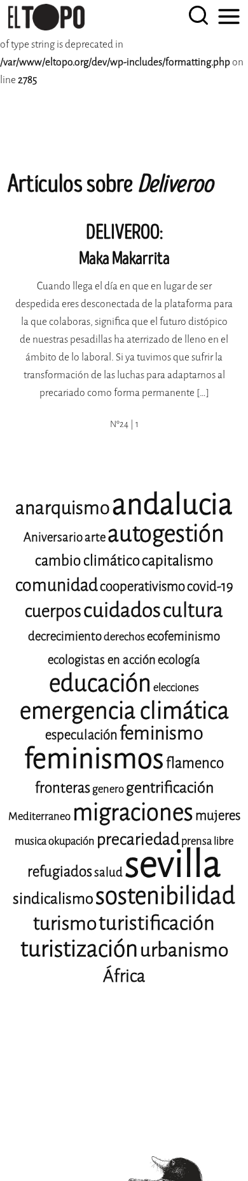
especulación (81, 735)
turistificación (157, 923)
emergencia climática (124, 711)
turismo (65, 923)
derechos (124, 637)
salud (108, 872)
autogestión (165, 533)
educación (100, 683)
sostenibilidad (165, 895)
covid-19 (210, 586)
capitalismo (177, 560)
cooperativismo (142, 586)
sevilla (173, 864)
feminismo (161, 733)
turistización (79, 949)
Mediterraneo (39, 816)
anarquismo (62, 508)
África (124, 976)
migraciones (132, 812)
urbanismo (184, 950)
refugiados (59, 871)
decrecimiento (65, 636)
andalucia (172, 504)
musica (30, 841)
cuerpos (53, 611)
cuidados (122, 610)
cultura (193, 610)
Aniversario (53, 537)
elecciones (176, 687)
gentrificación (170, 787)
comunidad (56, 585)
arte (95, 537)
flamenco (195, 763)
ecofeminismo (183, 636)
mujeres (217, 815)
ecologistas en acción (102, 660)
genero (108, 789)
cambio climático (87, 560)
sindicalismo (53, 898)
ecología (179, 660)
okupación (71, 841)
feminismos (94, 758)
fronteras (62, 788)
